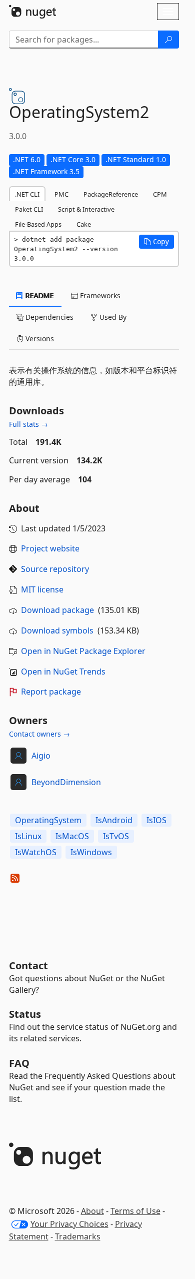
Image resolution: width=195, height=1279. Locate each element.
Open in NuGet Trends (63, 671)
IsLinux (28, 836)
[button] (156, 242)
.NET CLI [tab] (27, 194)
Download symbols (57, 630)
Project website (50, 548)
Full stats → (28, 424)
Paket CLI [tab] (29, 209)
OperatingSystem (48, 820)
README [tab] (39, 295)
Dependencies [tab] (49, 317)
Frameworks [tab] (99, 295)
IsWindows (91, 852)
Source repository (55, 568)
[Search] (168, 40)
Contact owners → (39, 734)
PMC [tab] (61, 194)
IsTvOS (116, 836)
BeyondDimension (66, 782)
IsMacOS (72, 836)
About (92, 1210)
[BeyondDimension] (19, 782)
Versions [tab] (39, 338)
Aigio (41, 755)
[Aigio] (19, 756)
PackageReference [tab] (111, 194)
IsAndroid (114, 820)
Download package (57, 609)
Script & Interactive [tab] (86, 209)
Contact (28, 965)
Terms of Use (135, 1210)
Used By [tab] (112, 317)
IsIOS (156, 820)
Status (25, 1014)
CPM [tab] (160, 194)
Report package (51, 691)
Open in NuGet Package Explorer (83, 651)
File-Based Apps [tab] (38, 224)
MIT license (42, 589)
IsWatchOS (35, 852)
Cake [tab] (83, 224)
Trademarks (77, 1236)
